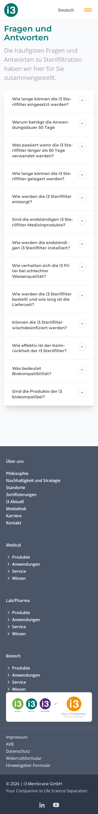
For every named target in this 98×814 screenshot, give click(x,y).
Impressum (17, 737)
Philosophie (17, 473)
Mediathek (16, 508)
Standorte (15, 487)
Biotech (13, 656)
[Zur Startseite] (11, 10)
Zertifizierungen (21, 494)
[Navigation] (88, 10)
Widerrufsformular (24, 758)
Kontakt (13, 523)
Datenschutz (18, 751)
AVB (10, 744)
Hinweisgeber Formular (28, 765)
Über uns (15, 461)
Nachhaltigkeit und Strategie (33, 480)
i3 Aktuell (15, 501)
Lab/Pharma (18, 600)
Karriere (14, 516)
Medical (13, 545)
